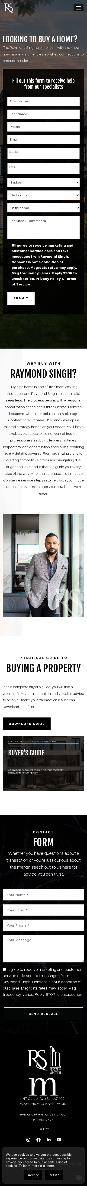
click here (47, 1166)
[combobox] (43, 153)
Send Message (43, 1013)
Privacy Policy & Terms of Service (33, 1000)
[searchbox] (43, 151)
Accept (33, 1175)
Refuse (53, 1175)
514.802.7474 (43, 1119)
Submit (21, 298)
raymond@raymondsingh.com (43, 1114)
